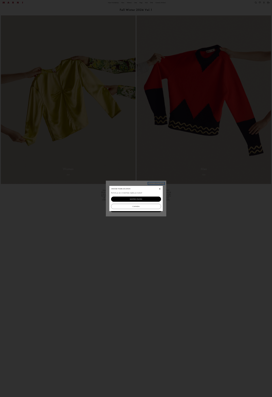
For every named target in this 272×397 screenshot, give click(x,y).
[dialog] (136, 198)
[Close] (159, 189)
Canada (136, 206)
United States (136, 199)
